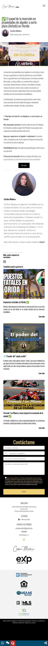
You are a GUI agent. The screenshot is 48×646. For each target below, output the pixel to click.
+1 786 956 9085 (25, 519)
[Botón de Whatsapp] (2, 643)
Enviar (24, 491)
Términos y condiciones (37, 621)
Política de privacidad (24, 621)
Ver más (24, 165)
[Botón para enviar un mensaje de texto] (7, 643)
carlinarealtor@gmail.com (24, 528)
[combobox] (6, 453)
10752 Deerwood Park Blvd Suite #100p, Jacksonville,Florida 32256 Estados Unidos (24, 509)
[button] (45, 643)
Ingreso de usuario (30, 623)
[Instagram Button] (4, 261)
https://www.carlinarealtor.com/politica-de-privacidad (27, 484)
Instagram (14, 621)
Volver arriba (6, 621)
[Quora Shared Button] (12, 643)
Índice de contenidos (18, 623)
